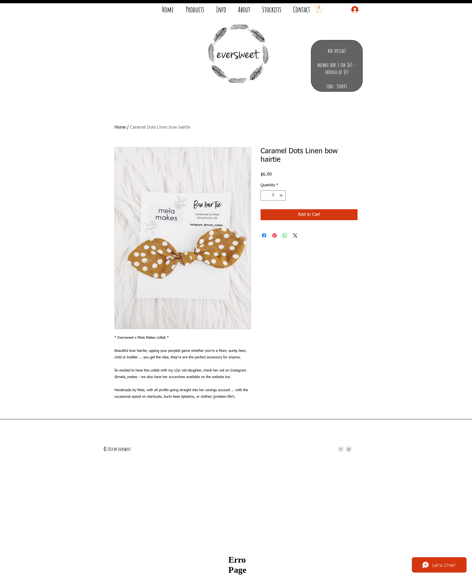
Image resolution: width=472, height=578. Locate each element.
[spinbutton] (273, 195)
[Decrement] (264, 195)
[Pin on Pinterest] (274, 235)
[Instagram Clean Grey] (349, 449)
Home (120, 127)
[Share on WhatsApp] (285, 235)
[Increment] (281, 195)
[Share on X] (295, 235)
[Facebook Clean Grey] (341, 449)
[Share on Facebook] (264, 235)
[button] (319, 9)
